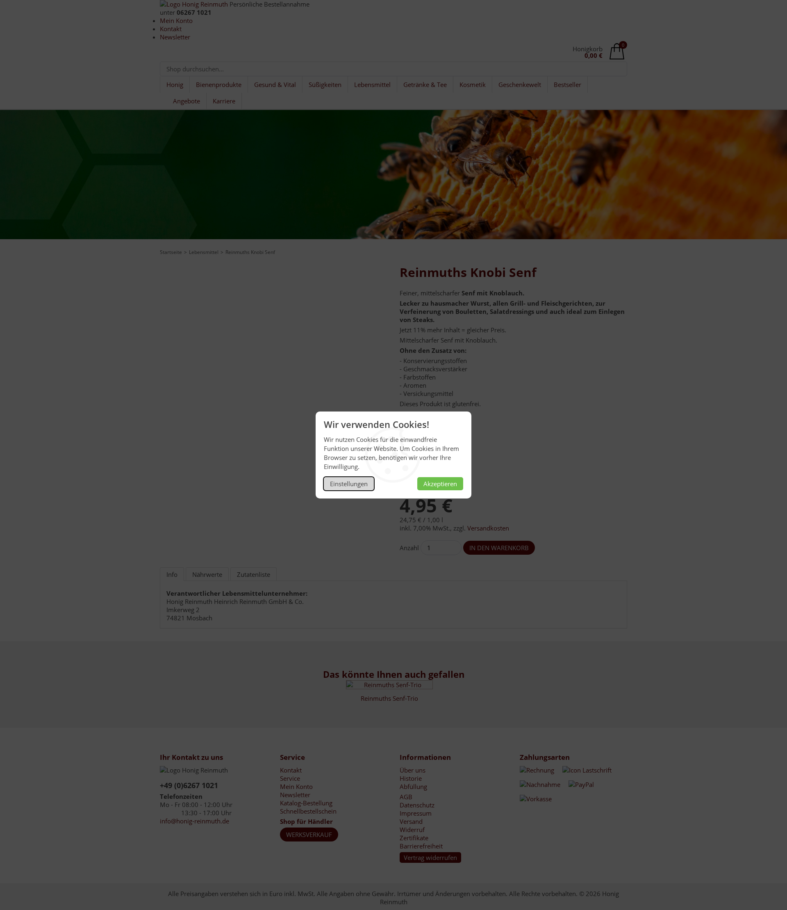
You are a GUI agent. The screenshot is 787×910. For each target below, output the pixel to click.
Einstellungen (349, 484)
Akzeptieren (440, 484)
